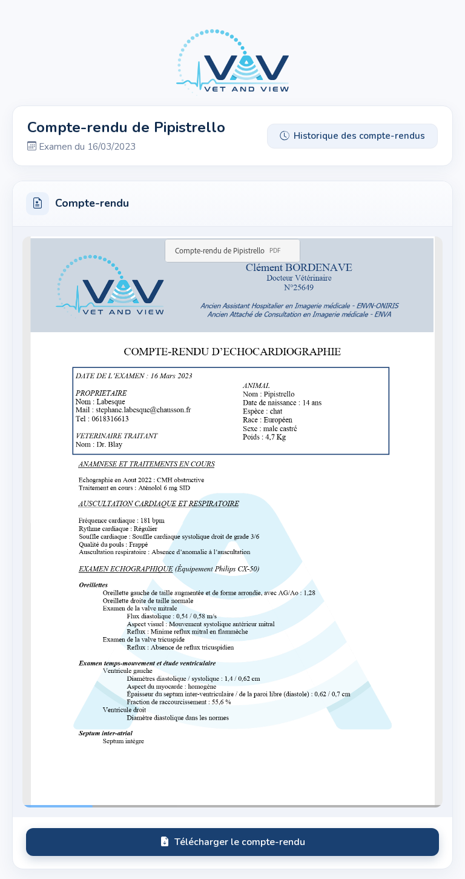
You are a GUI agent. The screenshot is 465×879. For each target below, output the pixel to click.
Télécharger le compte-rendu (239, 842)
